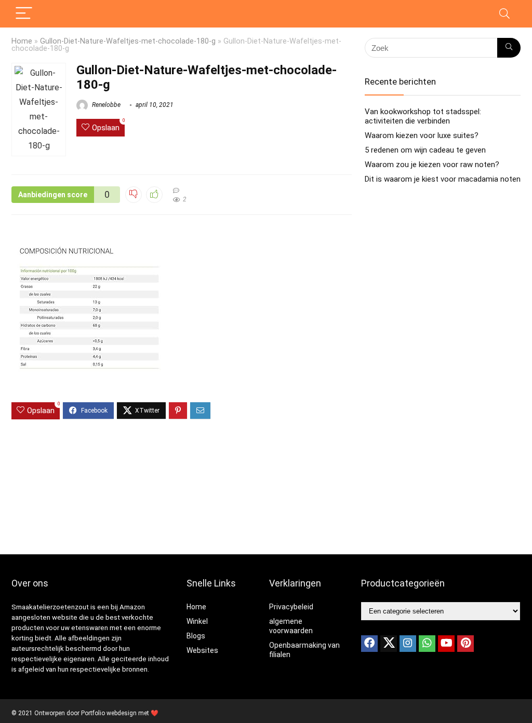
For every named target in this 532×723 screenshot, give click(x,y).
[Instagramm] (408, 643)
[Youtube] (446, 643)
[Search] (504, 14)
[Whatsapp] (427, 643)
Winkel (197, 621)
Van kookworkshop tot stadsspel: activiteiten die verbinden (423, 116)
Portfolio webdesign (109, 713)
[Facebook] (369, 643)
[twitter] (388, 643)
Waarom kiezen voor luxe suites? (421, 135)
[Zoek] (509, 48)
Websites (202, 650)
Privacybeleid (291, 607)
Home (21, 41)
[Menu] (23, 14)
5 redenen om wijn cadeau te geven (425, 150)
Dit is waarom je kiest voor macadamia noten (443, 179)
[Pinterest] (465, 643)
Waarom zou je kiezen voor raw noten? (432, 164)
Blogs (196, 636)
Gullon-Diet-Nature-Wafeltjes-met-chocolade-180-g (128, 41)
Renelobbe (105, 104)
